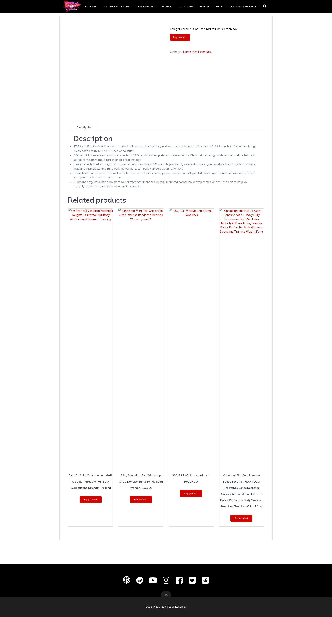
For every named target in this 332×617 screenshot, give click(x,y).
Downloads (185, 6)
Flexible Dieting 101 (116, 6)
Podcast (90, 6)
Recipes (166, 6)
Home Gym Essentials (197, 52)
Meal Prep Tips (145, 6)
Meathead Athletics (242, 6)
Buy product (180, 37)
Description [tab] (84, 127)
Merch (204, 6)
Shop (219, 6)
